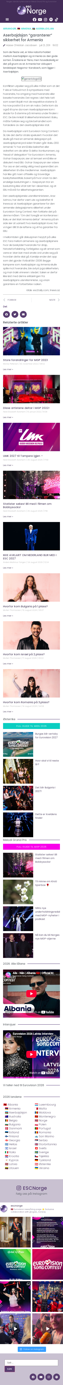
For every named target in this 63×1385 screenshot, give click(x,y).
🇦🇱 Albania (10, 1104)
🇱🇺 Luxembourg (45, 1104)
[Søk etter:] (31, 1363)
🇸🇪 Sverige (42, 1152)
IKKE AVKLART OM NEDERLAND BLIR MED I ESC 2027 (29, 556)
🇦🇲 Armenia (24, 28)
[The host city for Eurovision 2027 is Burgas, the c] (15, 1264)
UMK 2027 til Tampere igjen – (23, 456)
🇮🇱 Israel (10, 1148)
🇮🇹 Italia (10, 1152)
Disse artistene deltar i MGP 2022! (26, 408)
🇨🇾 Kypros (12, 1160)
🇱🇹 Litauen (12, 1168)
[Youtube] (40, 19)
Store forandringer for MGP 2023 (25, 360)
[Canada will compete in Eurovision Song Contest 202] (47, 1264)
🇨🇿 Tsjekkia (42, 1156)
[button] (7, 19)
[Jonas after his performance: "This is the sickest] (47, 1296)
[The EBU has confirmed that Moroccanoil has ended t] (47, 1232)
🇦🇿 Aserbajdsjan (43, 28)
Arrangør (9, 28)
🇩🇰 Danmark (13, 1128)
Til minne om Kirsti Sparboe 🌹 (46, 883)
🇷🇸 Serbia (41, 1140)
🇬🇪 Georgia (12, 1140)
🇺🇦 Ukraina (42, 1168)
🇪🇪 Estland (12, 1132)
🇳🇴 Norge (41, 1120)
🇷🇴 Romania (43, 1132)
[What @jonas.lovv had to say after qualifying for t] (47, 1328)
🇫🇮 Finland (12, 1136)
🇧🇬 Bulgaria (12, 1124)
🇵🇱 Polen (40, 1124)
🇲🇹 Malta (41, 1108)
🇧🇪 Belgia (11, 1120)
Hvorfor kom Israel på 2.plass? (24, 654)
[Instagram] (45, 19)
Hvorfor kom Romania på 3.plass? (26, 702)
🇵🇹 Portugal (43, 1128)
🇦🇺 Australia (13, 1116)
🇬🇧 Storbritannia (46, 1144)
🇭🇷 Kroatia (12, 1156)
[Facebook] (34, 19)
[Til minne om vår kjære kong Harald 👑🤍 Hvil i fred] (15, 1232)
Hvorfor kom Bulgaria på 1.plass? (25, 606)
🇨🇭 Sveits (40, 1148)
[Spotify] (51, 19)
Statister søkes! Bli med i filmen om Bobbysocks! (27, 505)
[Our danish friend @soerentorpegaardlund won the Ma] (15, 1328)
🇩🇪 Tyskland (43, 1160)
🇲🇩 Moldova (43, 1112)
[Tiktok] (56, 19)
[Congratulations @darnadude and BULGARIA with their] (15, 1296)
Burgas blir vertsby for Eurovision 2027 (46, 735)
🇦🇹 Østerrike (43, 1164)
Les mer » (8, 369)
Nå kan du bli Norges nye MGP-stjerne (47, 936)
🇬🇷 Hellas (11, 1144)
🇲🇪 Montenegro (45, 1116)
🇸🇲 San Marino (44, 1136)
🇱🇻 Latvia (11, 1164)
